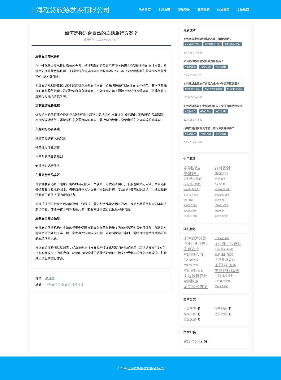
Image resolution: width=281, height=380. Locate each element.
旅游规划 (221, 173)
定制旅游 (64, 284)
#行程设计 (221, 66)
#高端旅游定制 (232, 44)
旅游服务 (220, 179)
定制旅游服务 (222, 194)
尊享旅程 (203, 9)
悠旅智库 (223, 9)
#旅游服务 (205, 66)
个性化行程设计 (228, 243)
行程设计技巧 (192, 184)
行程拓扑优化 (221, 205)
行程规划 (220, 184)
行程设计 (77, 284)
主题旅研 (164, 9)
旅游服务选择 (190, 216)
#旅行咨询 (205, 111)
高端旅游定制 (190, 210)
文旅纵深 (243, 9)
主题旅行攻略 (225, 259)
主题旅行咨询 (224, 249)
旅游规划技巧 (221, 216)
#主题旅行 (190, 133)
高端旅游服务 (191, 194)
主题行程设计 (192, 189)
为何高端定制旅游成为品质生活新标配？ (208, 39)
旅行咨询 (188, 200)
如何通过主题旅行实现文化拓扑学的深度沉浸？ (212, 83)
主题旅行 (51, 284)
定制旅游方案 (196, 286)
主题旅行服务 (225, 265)
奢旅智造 (184, 9)
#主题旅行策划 (192, 44)
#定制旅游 (190, 66)
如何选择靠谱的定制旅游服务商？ (204, 61)
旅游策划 (219, 200)
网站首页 (144, 9)
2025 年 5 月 (192, 341)
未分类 (49, 278)
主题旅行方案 (191, 265)
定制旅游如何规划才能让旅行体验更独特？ (209, 128)
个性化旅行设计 (196, 243)
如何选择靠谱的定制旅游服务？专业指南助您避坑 (213, 106)
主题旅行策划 (190, 205)
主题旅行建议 (224, 254)
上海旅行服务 (222, 238)
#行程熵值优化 (212, 44)
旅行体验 (219, 210)
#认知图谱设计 (234, 89)
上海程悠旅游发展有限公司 (146, 368)
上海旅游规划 (195, 238)
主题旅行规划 (227, 270)
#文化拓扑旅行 (192, 89)
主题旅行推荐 (191, 259)
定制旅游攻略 (193, 179)
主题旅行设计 (223, 189)
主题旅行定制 (194, 254)
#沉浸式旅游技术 (214, 89)
